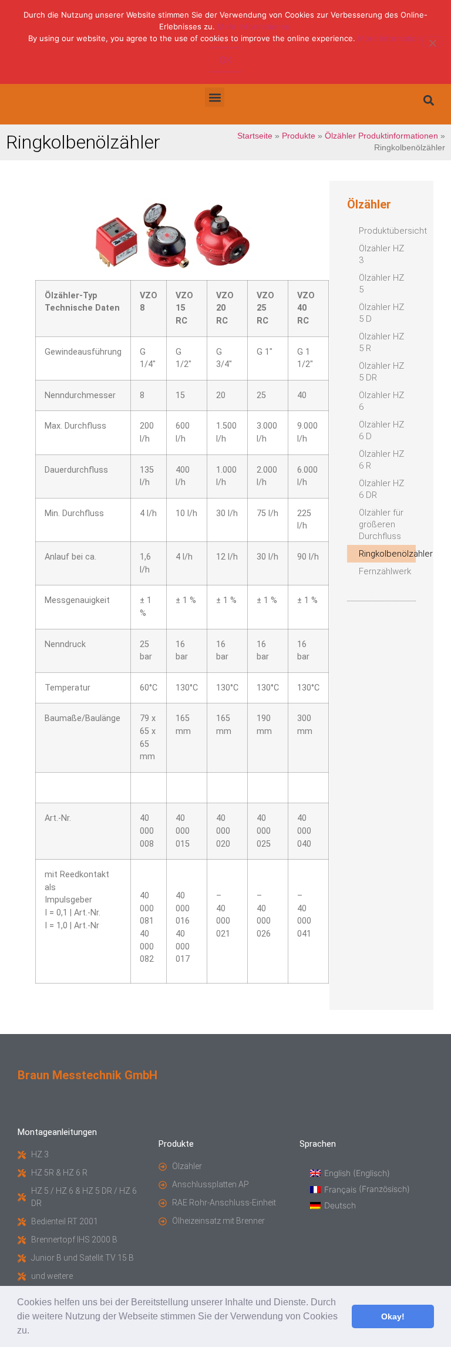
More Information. (390, 38)
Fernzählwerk (385, 571)
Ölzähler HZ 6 (381, 401)
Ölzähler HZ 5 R (381, 342)
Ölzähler (369, 204)
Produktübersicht (387, 230)
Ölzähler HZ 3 (381, 254)
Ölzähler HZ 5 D (381, 313)
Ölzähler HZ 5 (381, 283)
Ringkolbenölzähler (387, 553)
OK (225, 60)
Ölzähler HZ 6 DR (381, 489)
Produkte (298, 136)
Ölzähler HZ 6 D (381, 430)
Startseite (254, 136)
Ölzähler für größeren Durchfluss (381, 524)
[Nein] (432, 41)
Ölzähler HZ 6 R (381, 460)
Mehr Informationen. (254, 26)
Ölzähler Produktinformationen (381, 136)
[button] (33, 1331)
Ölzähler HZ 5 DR (381, 372)
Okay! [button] (393, 1316)
